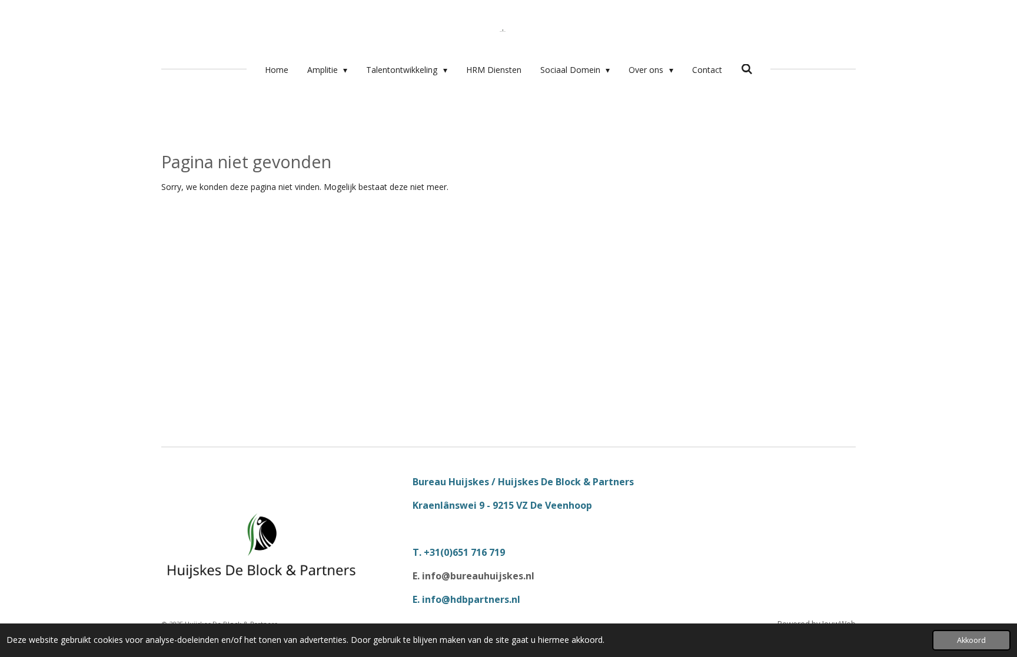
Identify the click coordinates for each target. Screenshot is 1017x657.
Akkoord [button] (971, 640)
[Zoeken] (746, 69)
